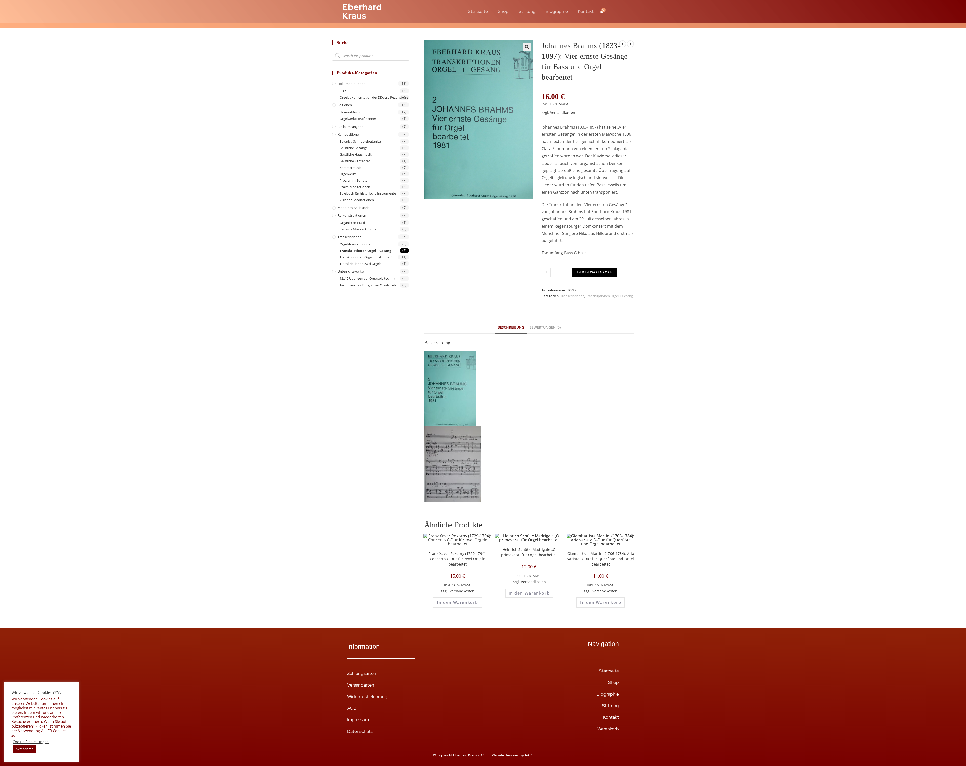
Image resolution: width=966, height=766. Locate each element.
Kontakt (586, 11)
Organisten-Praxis (353, 222)
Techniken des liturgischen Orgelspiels (368, 285)
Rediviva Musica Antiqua (358, 229)
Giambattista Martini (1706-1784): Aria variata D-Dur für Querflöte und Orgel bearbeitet (600, 559)
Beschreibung (511, 327)
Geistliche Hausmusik (356, 154)
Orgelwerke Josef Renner (358, 118)
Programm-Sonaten (354, 180)
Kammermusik (350, 167)
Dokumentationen (351, 83)
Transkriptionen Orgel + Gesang (609, 296)
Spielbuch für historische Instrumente (368, 193)
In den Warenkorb (594, 272)
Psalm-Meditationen (355, 187)
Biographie (557, 11)
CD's (343, 91)
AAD (529, 755)
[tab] (511, 327)
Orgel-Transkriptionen (356, 244)
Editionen (345, 105)
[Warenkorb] (602, 12)
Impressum (358, 719)
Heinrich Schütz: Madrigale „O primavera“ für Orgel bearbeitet (529, 552)
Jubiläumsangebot (351, 126)
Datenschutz (360, 731)
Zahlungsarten (361, 673)
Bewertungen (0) (545, 327)
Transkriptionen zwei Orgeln (361, 263)
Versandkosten (562, 112)
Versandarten (360, 685)
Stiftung (527, 11)
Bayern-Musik (350, 112)
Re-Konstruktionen (352, 215)
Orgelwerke (348, 174)
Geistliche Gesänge (354, 148)
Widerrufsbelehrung (367, 696)
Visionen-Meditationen (357, 200)
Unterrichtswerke (351, 271)
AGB (351, 708)
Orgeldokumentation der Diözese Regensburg (374, 97)
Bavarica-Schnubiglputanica (360, 141)
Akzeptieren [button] (24, 749)
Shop (503, 11)
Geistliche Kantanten (355, 161)
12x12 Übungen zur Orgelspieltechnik (367, 278)
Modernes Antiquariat (354, 207)
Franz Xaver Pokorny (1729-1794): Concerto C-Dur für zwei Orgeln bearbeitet (458, 559)
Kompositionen (349, 134)
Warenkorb (608, 729)
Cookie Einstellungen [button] (31, 741)
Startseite (478, 11)
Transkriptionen (572, 296)
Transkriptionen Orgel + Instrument (366, 257)
